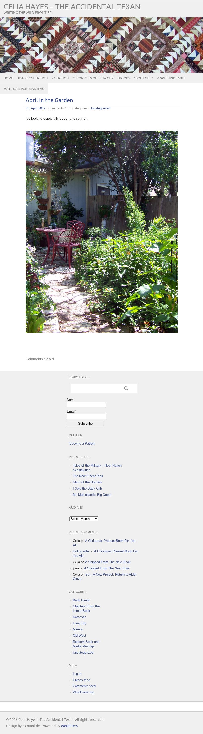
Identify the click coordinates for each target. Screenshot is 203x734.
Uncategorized (100, 108)
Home (8, 78)
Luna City (79, 623)
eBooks (123, 78)
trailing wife (81, 551)
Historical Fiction (32, 78)
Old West (79, 635)
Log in (77, 674)
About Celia (143, 78)
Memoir (78, 629)
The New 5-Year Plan (88, 476)
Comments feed (84, 686)
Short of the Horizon (87, 482)
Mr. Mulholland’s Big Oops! (92, 495)
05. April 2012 (35, 108)
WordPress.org (83, 692)
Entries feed (81, 680)
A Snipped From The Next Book (108, 562)
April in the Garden (49, 100)
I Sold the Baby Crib (87, 488)
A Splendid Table (171, 78)
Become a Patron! (82, 443)
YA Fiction (60, 78)
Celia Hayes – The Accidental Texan (72, 7)
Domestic (79, 617)
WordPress (69, 726)
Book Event (81, 600)
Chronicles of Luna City (93, 78)
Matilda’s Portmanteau (24, 89)
